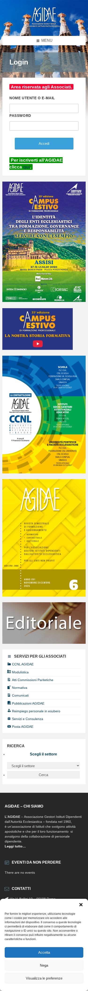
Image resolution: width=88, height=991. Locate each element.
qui (26, 166)
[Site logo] (44, 26)
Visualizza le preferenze (44, 978)
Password (20, 116)
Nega (44, 965)
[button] (81, 904)
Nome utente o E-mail (32, 98)
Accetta (44, 952)
